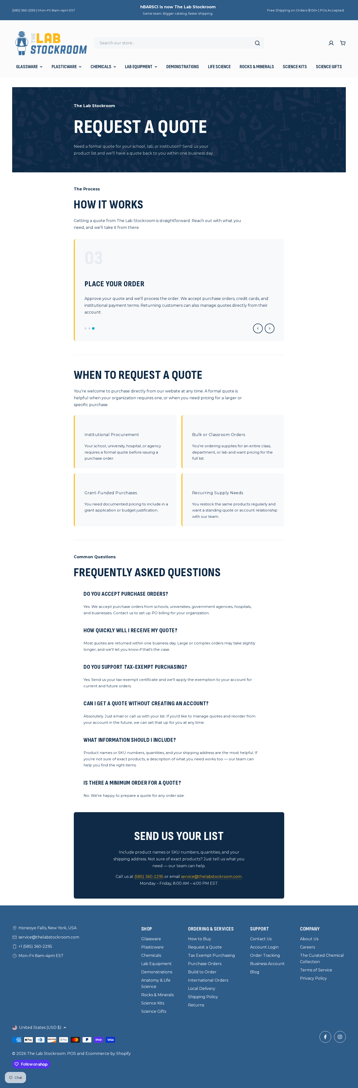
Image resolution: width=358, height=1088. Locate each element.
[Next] (269, 328)
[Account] (331, 43)
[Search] (257, 43)
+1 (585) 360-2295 (35, 946)
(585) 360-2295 (148, 876)
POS (71, 1053)
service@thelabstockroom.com (211, 876)
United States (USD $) (40, 1027)
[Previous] (258, 328)
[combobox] (179, 43)
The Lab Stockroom (46, 1053)
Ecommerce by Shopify (108, 1053)
